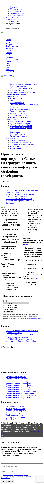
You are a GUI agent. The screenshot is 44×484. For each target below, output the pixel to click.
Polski (8, 63)
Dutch (8, 55)
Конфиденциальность (14, 415)
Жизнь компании (17, 13)
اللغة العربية (10, 72)
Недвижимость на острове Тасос (19, 389)
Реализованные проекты (20, 109)
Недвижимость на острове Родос (19, 385)
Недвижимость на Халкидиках (18, 381)
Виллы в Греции (17, 130)
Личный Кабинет (13, 419)
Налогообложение (17, 134)
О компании (15, 7)
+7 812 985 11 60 (12, 22)
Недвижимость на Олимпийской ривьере (22, 391)
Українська (10, 70)
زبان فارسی (10, 61)
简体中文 (9, 50)
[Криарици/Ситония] (16, 309)
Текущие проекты (17, 111)
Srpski (8, 65)
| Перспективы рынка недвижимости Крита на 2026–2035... (21, 200)
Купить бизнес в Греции (20, 124)
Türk (7, 68)
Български (10, 48)
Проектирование (17, 103)
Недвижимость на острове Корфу (19, 383)
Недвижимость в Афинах (16, 377)
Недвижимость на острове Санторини (21, 395)
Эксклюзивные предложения (17, 413)
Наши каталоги (16, 15)
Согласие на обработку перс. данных (15, 475)
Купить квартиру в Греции (21, 126)
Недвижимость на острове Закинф (19, 387)
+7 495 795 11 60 (12, 17)
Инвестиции (11, 119)
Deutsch (9, 53)
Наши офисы (15, 11)
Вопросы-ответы (17, 90)
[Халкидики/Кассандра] (16, 305)
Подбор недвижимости (19, 140)
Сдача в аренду (16, 146)
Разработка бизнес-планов (20, 136)
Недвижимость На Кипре (16, 94)
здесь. (36, 278)
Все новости (11, 203)
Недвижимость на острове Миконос (20, 393)
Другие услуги (11, 138)
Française (9, 57)
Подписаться (8, 312)
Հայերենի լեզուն (14, 46)
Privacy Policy (34, 476)
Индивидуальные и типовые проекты (25, 107)
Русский (9, 44)
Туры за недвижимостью (15, 407)
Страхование (15, 149)
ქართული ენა (12, 59)
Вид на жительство (18, 86)
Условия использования (15, 417)
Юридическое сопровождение (22, 142)
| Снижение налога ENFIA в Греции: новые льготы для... (21, 196)
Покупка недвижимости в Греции (24, 84)
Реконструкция (16, 101)
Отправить (7, 481)
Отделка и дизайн (17, 113)
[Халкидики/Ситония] (16, 307)
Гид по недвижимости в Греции (23, 92)
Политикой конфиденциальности (33, 318)
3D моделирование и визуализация (24, 105)
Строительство (12, 96)
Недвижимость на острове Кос (18, 398)
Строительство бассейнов (20, 117)
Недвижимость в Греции (15, 82)
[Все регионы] (16, 303)
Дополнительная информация (22, 88)
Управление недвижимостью (22, 144)
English (8, 40)
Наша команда (16, 9)
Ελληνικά (9, 42)
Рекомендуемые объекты (15, 409)
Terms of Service (5, 478)
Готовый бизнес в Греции (20, 121)
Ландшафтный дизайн (19, 115)
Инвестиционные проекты (21, 128)
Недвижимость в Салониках (17, 379)
